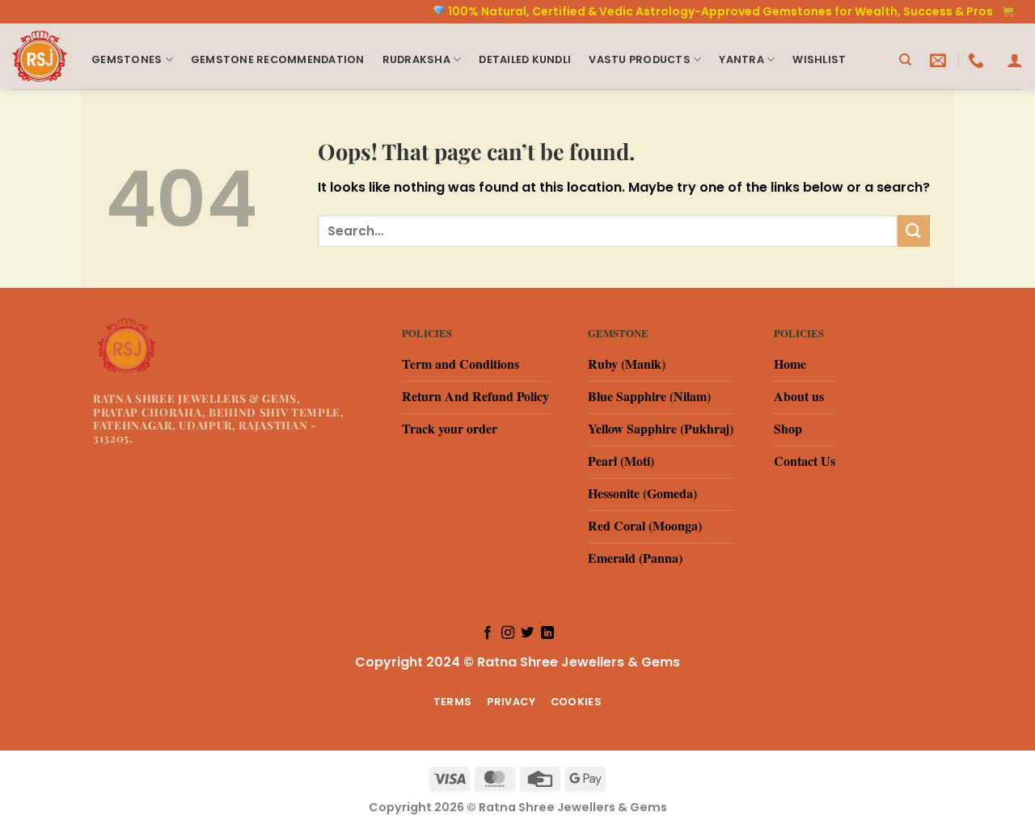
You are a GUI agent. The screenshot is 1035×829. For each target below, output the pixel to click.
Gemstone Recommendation (278, 59)
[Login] (1015, 60)
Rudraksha (416, 59)
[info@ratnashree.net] (940, 60)
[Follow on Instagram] (507, 633)
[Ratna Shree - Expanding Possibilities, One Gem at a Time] (39, 56)
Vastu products (640, 59)
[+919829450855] (978, 60)
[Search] (905, 59)
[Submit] (914, 231)
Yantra (741, 59)
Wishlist (819, 59)
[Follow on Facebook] (487, 633)
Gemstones (126, 59)
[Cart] (1008, 11)
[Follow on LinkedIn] (547, 633)
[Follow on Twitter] (527, 633)
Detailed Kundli (525, 59)
